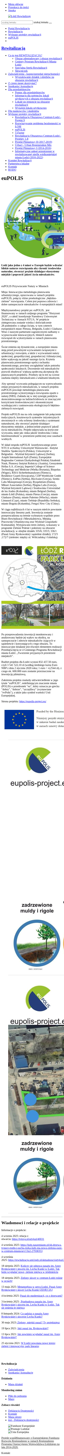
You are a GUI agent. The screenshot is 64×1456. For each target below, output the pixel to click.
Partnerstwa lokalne (18, 163)
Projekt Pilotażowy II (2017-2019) (33, 141)
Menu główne (15, 4)
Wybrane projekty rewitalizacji (24, 34)
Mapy (11, 1399)
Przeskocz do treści (18, 7)
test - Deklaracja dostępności (23, 1420)
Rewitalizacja (15, 31)
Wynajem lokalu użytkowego (31, 107)
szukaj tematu (41, 22)
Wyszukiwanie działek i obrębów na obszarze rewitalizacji (34, 79)
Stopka (12, 10)
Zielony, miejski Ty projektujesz (38, 1322)
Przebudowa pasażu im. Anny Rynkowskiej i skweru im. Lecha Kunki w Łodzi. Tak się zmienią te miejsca (30, 1304)
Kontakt (12, 166)
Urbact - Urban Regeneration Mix (33, 145)
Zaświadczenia (16, 1369)
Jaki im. (32, 1328)
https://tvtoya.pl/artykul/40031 (28, 1239)
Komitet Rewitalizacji (20, 160)
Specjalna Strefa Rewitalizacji (31, 67)
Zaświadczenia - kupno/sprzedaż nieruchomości (34, 73)
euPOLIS (13, 37)
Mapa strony (15, 1416)
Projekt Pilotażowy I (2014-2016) (33, 148)
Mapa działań (15, 1384)
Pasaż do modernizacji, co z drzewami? (41, 1295)
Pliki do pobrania (17, 1396)
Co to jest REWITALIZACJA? (25, 55)
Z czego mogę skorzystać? (22, 83)
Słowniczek (21, 70)
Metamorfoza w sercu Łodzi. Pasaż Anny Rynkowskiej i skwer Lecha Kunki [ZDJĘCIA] (31, 1288)
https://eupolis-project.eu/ (32, 701)
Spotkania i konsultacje (20, 86)
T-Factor (19, 132)
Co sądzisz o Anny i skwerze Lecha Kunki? (25, 1315)
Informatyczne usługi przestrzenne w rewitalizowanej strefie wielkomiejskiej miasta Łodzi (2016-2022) (36, 154)
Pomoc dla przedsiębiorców (30, 92)
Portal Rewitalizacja (19, 28)
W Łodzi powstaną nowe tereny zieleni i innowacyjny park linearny (28, 1345)
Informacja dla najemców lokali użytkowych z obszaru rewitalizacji (34, 97)
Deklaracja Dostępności (21, 1410)
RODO (12, 169)
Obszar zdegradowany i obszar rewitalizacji (38, 58)
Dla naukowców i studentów (23, 111)
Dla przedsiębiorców (19, 89)
